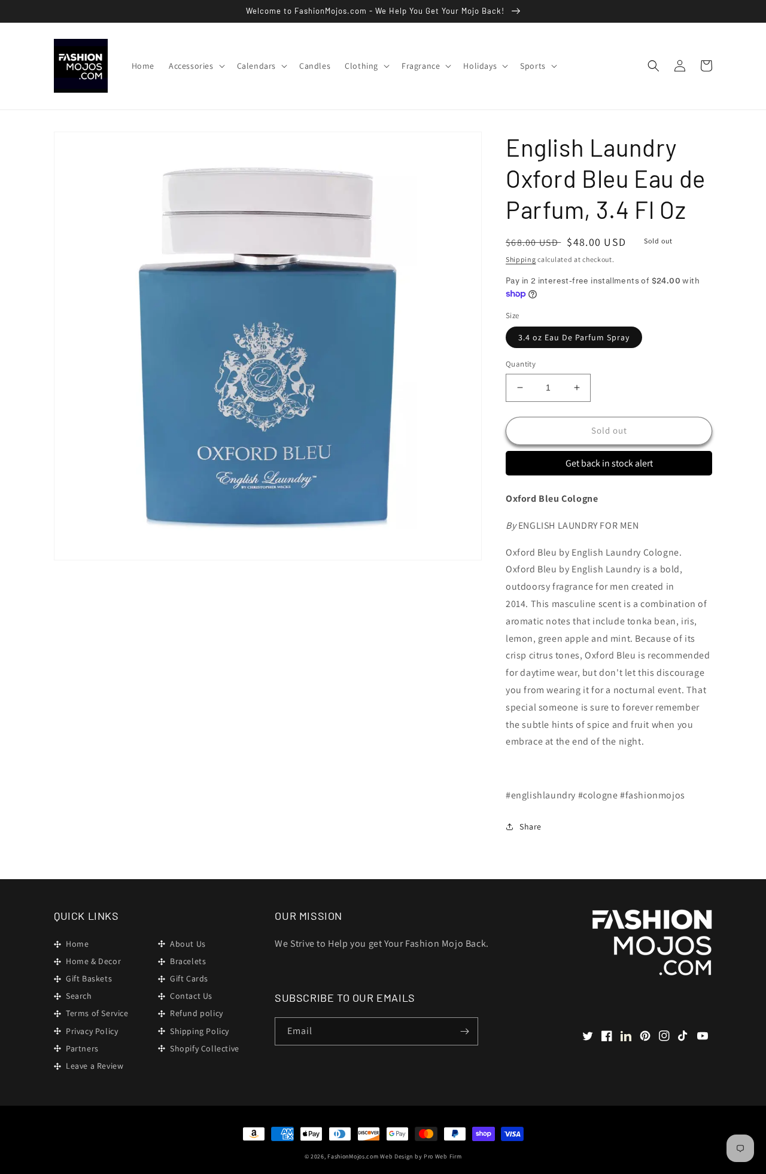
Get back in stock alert (609, 463)
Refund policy (196, 1013)
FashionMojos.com (352, 1156)
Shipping (521, 259)
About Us (188, 943)
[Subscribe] (464, 1031)
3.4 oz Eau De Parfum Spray (574, 337)
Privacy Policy (92, 1031)
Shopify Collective (204, 1048)
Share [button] (530, 826)
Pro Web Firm (442, 1156)
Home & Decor (93, 961)
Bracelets (188, 961)
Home (77, 943)
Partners (82, 1048)
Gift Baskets (89, 978)
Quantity (521, 364)
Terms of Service (97, 1013)
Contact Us (191, 995)
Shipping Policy (199, 1031)
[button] (196, 65)
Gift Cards (189, 978)
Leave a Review (94, 1065)
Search (79, 995)
